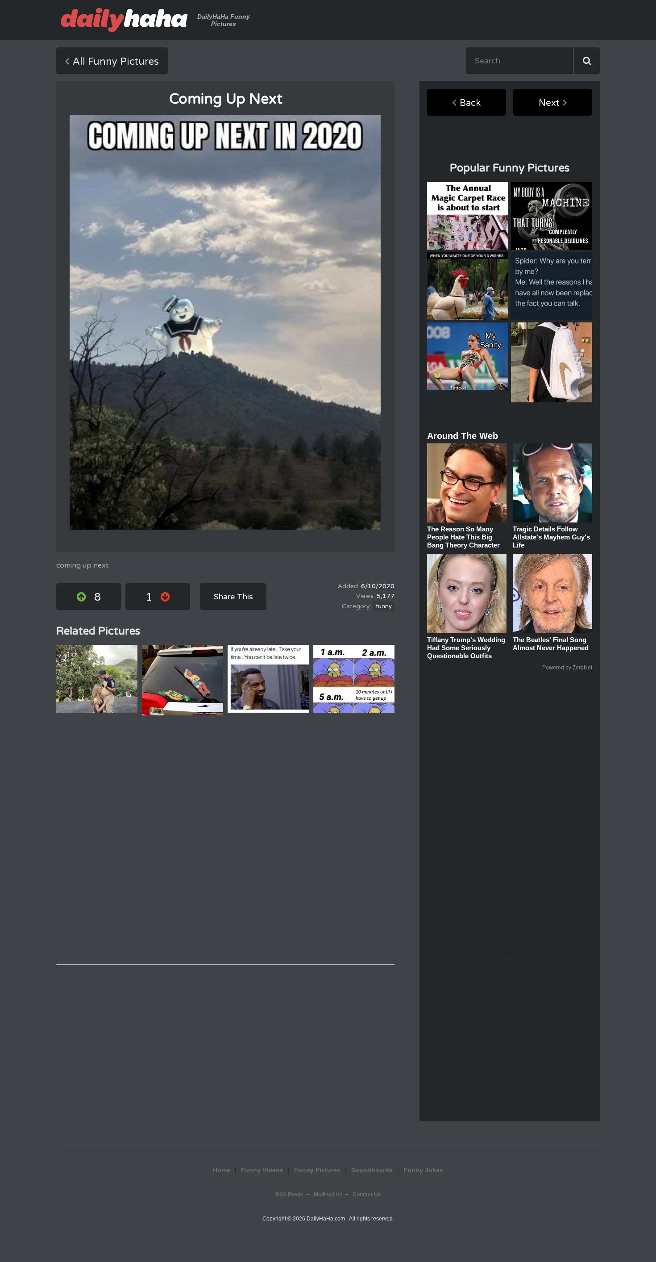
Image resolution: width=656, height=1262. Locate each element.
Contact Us (367, 1194)
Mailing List (328, 1194)
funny (384, 606)
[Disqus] (225, 840)
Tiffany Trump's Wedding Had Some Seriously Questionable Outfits (466, 648)
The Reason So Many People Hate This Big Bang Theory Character (463, 537)
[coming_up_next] (225, 322)
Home (221, 1170)
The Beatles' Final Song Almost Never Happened (551, 644)
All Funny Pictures (116, 61)
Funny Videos (262, 1170)
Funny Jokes (423, 1170)
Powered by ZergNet (567, 667)
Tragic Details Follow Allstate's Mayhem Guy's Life (551, 537)
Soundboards (372, 1170)
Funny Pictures (317, 1170)
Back (470, 103)
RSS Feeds (289, 1194)
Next (549, 103)
